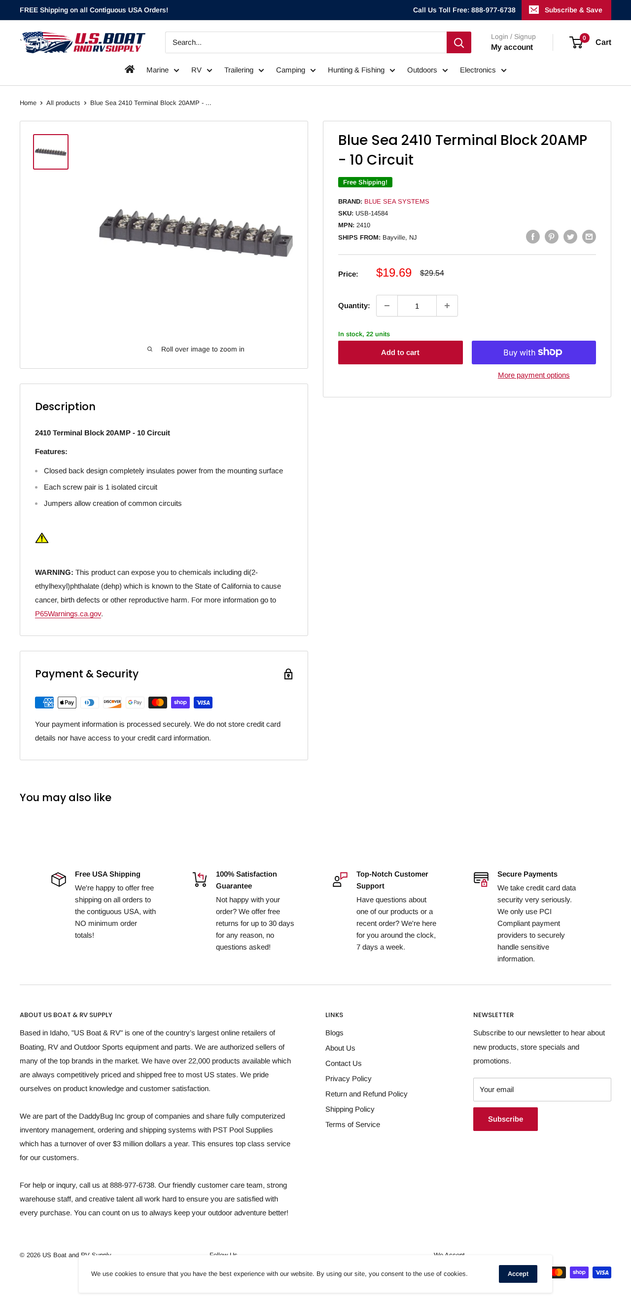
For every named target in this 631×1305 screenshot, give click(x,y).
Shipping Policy (350, 1109)
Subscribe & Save (573, 10)
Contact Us (343, 1063)
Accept (518, 1273)
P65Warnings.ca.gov (68, 613)
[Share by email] (589, 236)
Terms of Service (352, 1124)
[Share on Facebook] (533, 236)
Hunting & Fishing (356, 70)
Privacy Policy (348, 1078)
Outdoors (422, 70)
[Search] (459, 42)
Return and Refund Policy (366, 1094)
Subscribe (505, 1119)
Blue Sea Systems (396, 201)
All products (63, 102)
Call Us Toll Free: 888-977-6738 (464, 10)
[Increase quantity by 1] (447, 305)
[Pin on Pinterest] (552, 236)
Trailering (238, 70)
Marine (157, 70)
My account (512, 47)
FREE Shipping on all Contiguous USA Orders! (94, 10)
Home (28, 102)
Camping (290, 70)
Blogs (334, 1032)
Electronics (478, 70)
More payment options (534, 374)
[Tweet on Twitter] (570, 236)
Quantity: (354, 305)
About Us (340, 1048)
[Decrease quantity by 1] (387, 305)
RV (196, 70)
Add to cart (400, 352)
